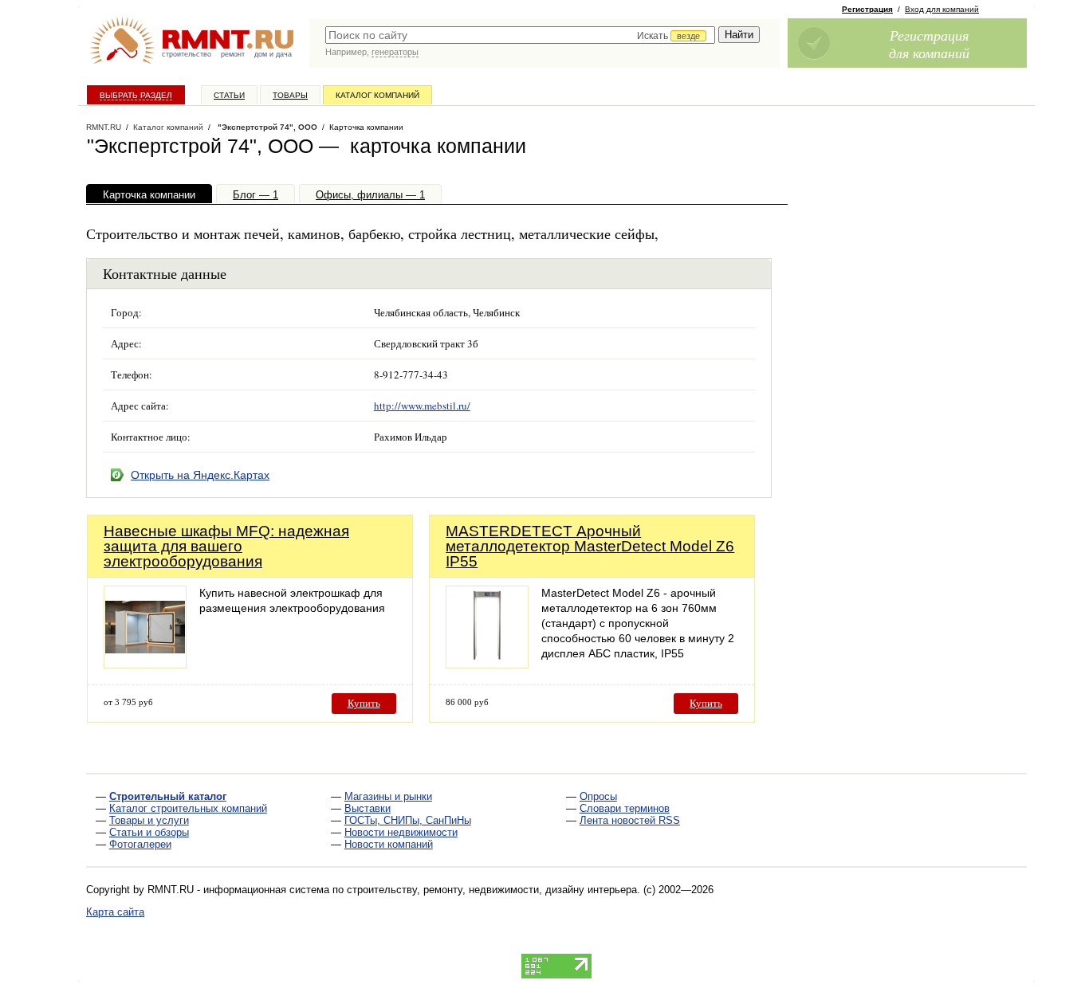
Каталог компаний (377, 95)
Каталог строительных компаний (188, 808)
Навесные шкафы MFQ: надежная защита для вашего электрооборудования (226, 546)
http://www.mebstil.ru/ (422, 405)
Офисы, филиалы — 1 (370, 195)
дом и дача (273, 54)
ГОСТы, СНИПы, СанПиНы (407, 820)
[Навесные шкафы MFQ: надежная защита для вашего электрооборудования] (145, 664)
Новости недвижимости (401, 832)
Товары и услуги (149, 820)
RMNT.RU (103, 127)
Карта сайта (115, 912)
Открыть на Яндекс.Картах (200, 475)
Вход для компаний (942, 9)
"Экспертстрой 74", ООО (266, 127)
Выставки (367, 808)
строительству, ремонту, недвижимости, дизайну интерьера (492, 890)
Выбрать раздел (136, 95)
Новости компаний (388, 844)
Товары (290, 95)
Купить (364, 703)
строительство (186, 54)
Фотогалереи (140, 844)
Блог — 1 (255, 195)
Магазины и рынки (388, 796)
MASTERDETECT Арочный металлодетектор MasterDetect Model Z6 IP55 (590, 546)
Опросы (598, 796)
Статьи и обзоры (149, 832)
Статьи (229, 95)
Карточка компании (149, 195)
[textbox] (520, 35)
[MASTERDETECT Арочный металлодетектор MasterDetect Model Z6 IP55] (487, 664)
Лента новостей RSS (630, 820)
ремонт (233, 54)
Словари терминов (625, 808)
